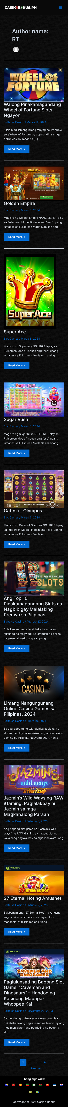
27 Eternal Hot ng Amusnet (32, 898)
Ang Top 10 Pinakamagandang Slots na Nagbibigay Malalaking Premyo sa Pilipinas (33, 607)
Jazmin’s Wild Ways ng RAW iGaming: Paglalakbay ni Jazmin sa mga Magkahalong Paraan (33, 806)
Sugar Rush (16, 419)
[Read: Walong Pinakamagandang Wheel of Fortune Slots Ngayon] (34, 84)
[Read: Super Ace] (30, 291)
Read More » (18, 150)
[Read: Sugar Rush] (34, 399)
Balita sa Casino (14, 122)
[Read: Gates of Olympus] (34, 489)
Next (36, 1068)
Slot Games (11, 210)
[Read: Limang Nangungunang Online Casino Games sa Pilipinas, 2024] (34, 682)
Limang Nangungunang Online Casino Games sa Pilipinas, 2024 (30, 708)
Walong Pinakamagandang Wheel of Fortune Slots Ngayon (32, 110)
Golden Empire (19, 203)
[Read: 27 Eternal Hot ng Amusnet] (34, 880)
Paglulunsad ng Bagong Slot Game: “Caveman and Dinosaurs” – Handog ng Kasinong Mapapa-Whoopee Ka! (34, 993)
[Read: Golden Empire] (34, 183)
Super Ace (15, 331)
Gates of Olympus (23, 510)
